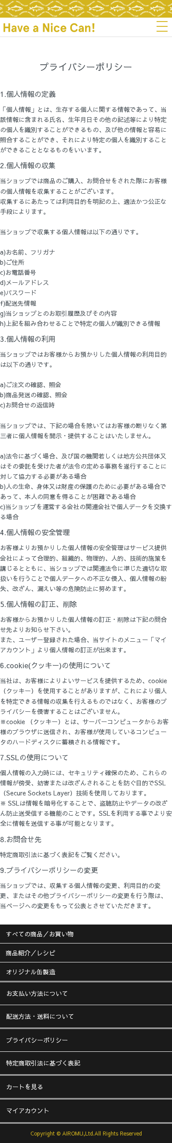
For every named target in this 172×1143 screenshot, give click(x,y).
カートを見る (24, 1086)
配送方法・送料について (40, 1016)
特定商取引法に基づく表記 (43, 1062)
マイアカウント (27, 1110)
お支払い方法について (37, 993)
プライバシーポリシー (37, 1040)
